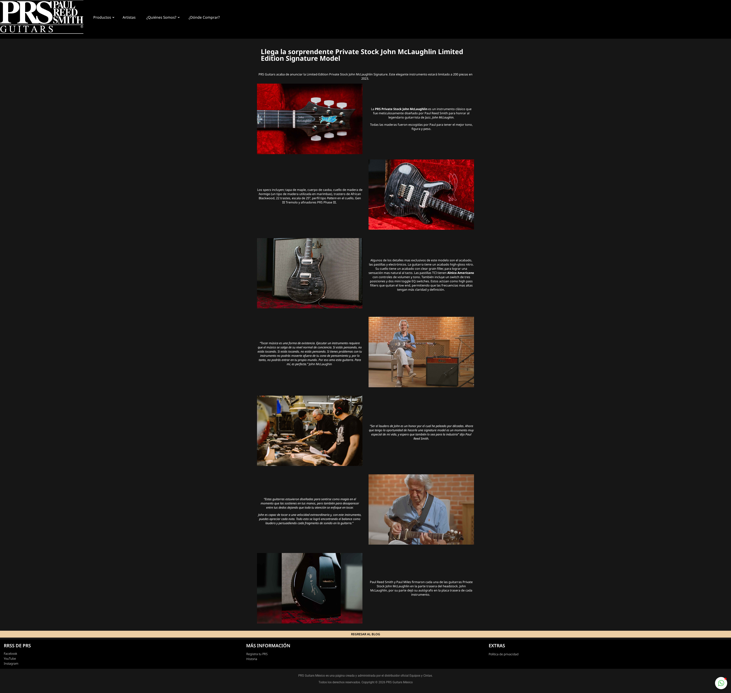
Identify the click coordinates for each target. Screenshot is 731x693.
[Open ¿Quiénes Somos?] (178, 17)
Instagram (11, 663)
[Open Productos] (113, 17)
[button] (721, 683)
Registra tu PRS (257, 654)
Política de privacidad (504, 654)
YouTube (10, 658)
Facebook (10, 653)
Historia (251, 659)
